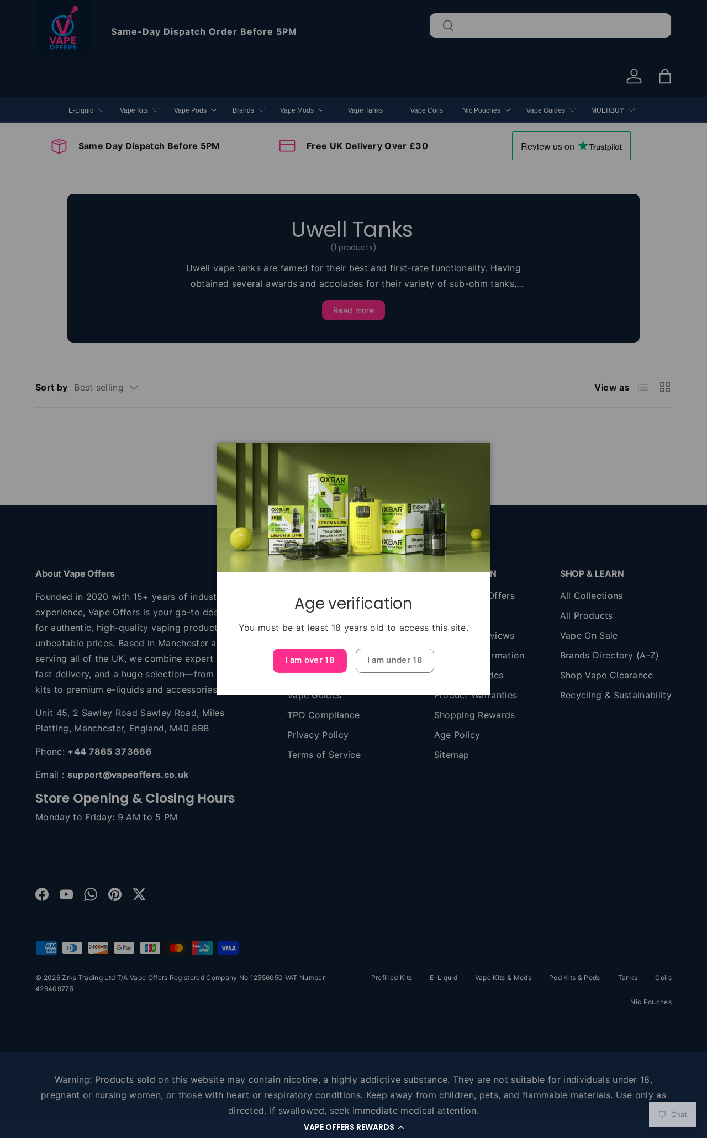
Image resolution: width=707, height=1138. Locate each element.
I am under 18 (395, 660)
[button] (353, 1127)
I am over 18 (310, 660)
